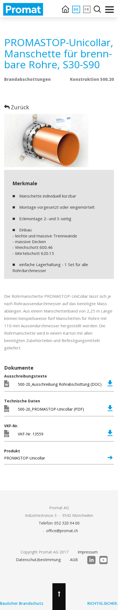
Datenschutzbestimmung (38, 559)
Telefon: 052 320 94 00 (59, 523)
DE (76, 9)
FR (87, 9)
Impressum (88, 552)
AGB (74, 559)
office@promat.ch (62, 530)
